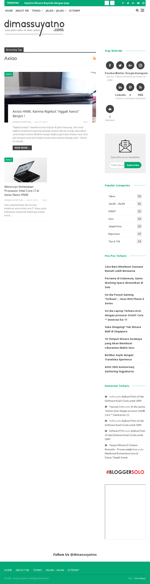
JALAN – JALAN (55, 10)
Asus (111, 218)
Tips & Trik (114, 241)
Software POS (116, 430)
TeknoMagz (140, 578)
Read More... (22, 147)
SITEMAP (74, 10)
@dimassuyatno (83, 554)
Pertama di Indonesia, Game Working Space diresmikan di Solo (124, 283)
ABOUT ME (22, 10)
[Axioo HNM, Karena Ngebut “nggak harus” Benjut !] (50, 97)
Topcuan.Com (116, 406)
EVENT (112, 211)
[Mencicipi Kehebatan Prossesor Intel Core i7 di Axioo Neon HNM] (25, 170)
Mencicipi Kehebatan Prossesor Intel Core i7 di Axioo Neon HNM (21, 191)
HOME (9, 10)
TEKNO (36, 10)
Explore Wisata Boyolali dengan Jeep (47, 3)
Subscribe (133, 165)
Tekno (111, 196)
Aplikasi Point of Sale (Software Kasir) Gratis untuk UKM (125, 435)
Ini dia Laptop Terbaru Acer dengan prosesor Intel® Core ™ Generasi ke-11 (124, 315)
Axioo (9, 74)
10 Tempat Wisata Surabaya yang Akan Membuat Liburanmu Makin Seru (123, 343)
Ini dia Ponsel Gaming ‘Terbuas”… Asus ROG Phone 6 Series (124, 299)
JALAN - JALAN (116, 203)
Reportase (114, 233)
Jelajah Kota (114, 226)
